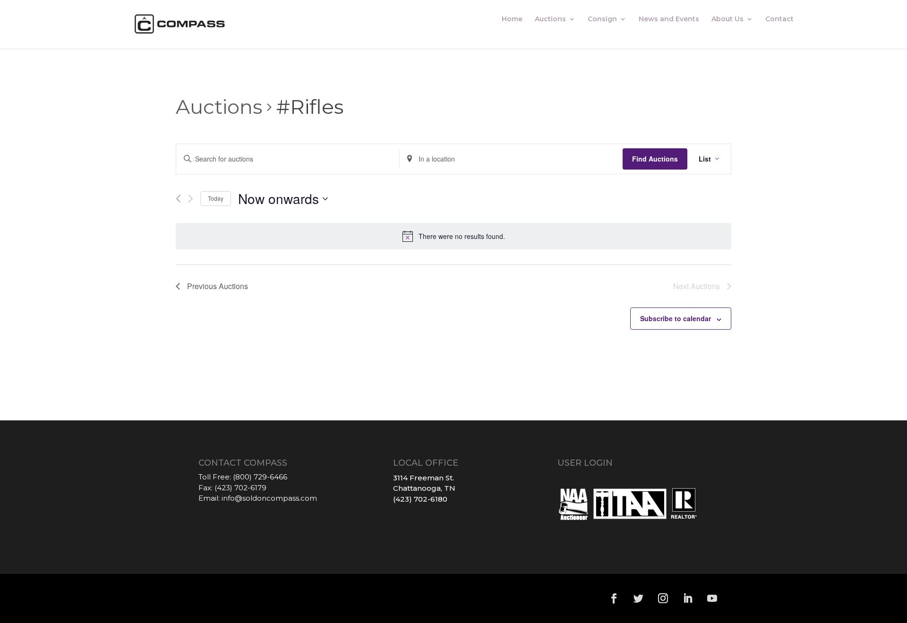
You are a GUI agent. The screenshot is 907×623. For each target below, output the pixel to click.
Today (215, 198)
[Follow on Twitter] (639, 598)
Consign (602, 19)
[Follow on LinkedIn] (688, 598)
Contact (779, 19)
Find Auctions (655, 158)
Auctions (550, 19)
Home (512, 19)
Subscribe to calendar (675, 318)
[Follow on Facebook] (614, 598)
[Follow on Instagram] (663, 598)
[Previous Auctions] (178, 198)
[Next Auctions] (190, 198)
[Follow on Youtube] (712, 598)
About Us (727, 19)
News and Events (669, 19)
